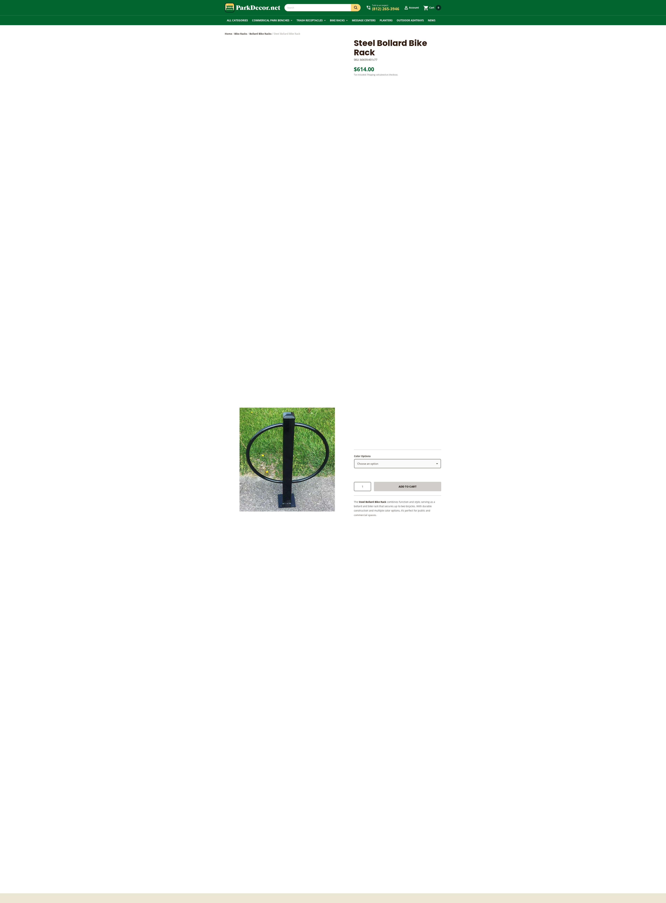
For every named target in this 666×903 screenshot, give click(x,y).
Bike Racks (337, 20)
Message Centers (363, 20)
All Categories (237, 20)
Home (228, 33)
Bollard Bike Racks (260, 33)
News (431, 20)
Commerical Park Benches (270, 20)
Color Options (362, 456)
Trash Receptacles (310, 20)
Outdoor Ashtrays (410, 20)
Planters (386, 20)
